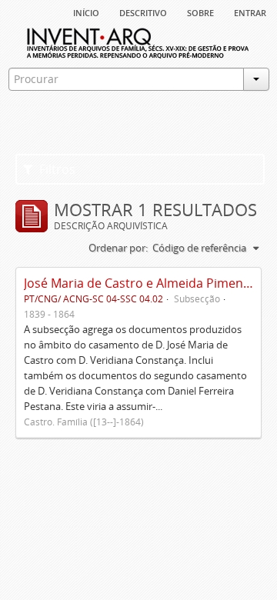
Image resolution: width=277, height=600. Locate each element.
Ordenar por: (118, 248)
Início (86, 11)
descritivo (143, 11)
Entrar (250, 11)
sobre (200, 11)
